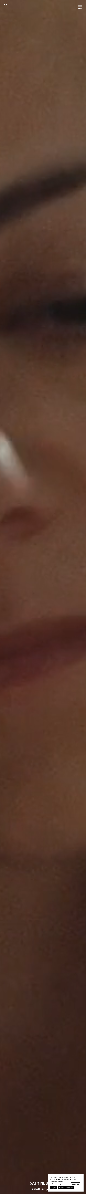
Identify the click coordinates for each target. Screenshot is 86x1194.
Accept (54, 1188)
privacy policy (75, 1184)
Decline (61, 1188)
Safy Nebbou (43, 1183)
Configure (69, 1188)
